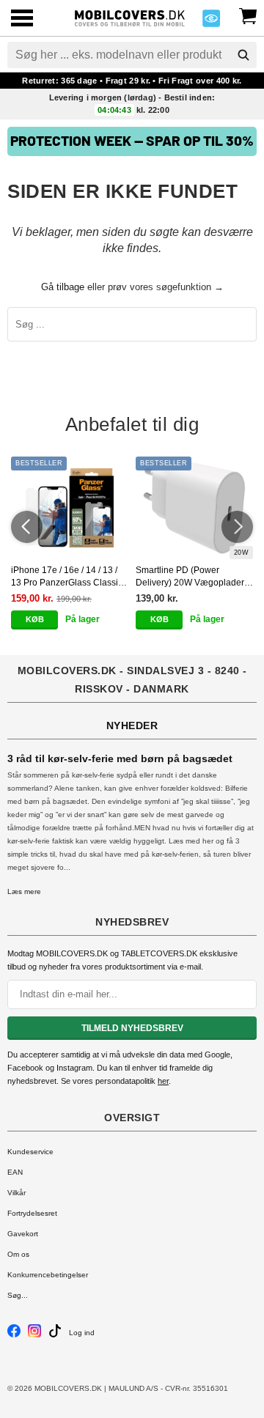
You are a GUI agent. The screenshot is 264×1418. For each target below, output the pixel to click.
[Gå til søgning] (243, 55)
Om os (18, 1254)
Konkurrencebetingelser (47, 1275)
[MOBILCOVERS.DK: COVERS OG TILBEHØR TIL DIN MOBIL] (130, 16)
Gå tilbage (62, 286)
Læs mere (24, 891)
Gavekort (22, 1234)
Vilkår (16, 1193)
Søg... (17, 1295)
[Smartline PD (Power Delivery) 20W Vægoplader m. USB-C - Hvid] (194, 508)
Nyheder (132, 725)
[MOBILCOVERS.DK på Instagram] (34, 1335)
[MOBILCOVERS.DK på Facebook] (14, 1335)
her (163, 1081)
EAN (15, 1172)
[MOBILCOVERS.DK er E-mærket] (211, 22)
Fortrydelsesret (32, 1213)
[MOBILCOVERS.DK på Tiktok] (55, 1335)
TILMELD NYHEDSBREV (132, 1028)
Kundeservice (30, 1152)
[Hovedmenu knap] (22, 19)
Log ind (82, 1333)
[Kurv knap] (248, 14)
